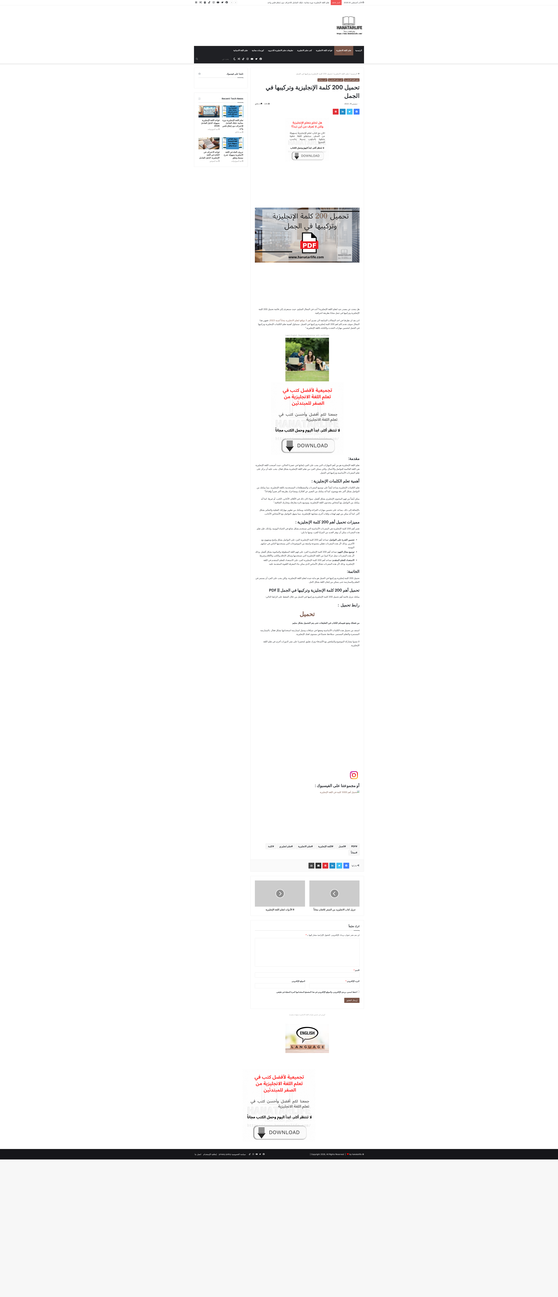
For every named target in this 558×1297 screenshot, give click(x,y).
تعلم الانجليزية (304, 846)
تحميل (307, 614)
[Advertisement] (250, 22)
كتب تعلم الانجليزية (304, 50)
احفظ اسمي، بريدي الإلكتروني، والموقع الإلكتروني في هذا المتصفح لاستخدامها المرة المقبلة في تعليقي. (316, 992)
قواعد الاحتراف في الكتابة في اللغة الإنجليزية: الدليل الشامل (209, 155)
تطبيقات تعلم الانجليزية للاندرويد (280, 50)
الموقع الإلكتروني (298, 981)
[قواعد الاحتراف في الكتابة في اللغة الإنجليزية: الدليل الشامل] (209, 143)
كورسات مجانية (258, 50)
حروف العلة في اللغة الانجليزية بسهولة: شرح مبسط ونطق (306, 2)
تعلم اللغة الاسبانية (240, 50)
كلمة (270, 846)
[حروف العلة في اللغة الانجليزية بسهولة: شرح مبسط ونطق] (232, 143)
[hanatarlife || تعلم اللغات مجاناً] (349, 25)
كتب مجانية (322, 80)
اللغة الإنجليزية (325, 846)
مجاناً (353, 852)
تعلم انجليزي (285, 846)
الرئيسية (358, 50)
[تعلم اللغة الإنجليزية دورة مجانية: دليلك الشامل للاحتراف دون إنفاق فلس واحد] (232, 111)
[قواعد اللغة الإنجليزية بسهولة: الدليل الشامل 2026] (209, 111)
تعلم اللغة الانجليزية (343, 50)
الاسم (357, 970)
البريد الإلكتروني (352, 981)
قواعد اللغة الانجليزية (324, 50)
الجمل (341, 846)
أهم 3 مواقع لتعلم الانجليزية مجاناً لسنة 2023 (290, 320)
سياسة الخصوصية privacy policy (232, 1154)
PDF (353, 846)
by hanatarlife (355, 1154)
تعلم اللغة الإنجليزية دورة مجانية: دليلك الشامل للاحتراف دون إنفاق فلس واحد (232, 124)
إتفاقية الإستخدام (210, 1154)
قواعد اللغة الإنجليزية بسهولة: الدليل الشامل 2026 (210, 123)
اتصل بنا (198, 1154)
